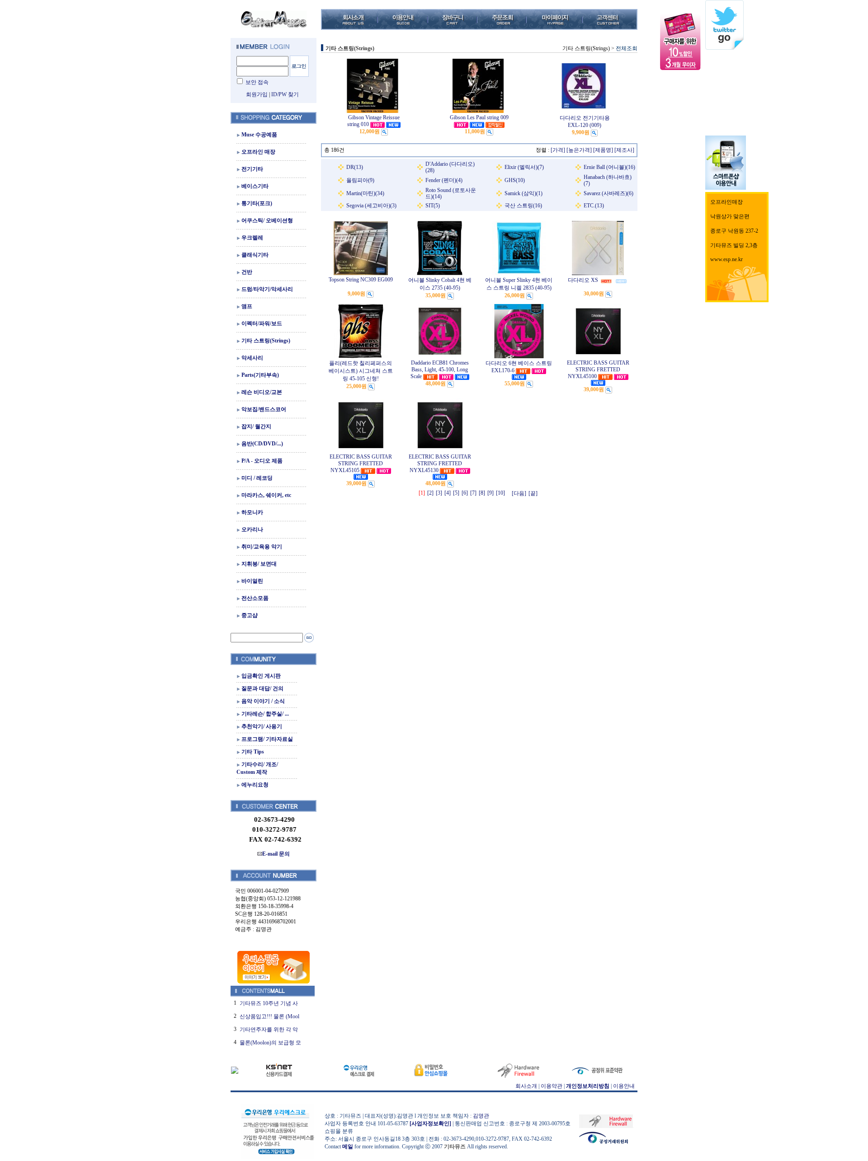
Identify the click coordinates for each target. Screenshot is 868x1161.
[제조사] (624, 150)
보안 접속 (257, 82)
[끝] (533, 493)
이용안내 (624, 1086)
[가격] (558, 150)
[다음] (519, 493)
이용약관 (551, 1086)
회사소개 (526, 1086)
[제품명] (603, 150)
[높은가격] (579, 150)
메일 (347, 1146)
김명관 (481, 1116)
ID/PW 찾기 (285, 94)
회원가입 (257, 94)
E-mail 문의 (276, 854)
